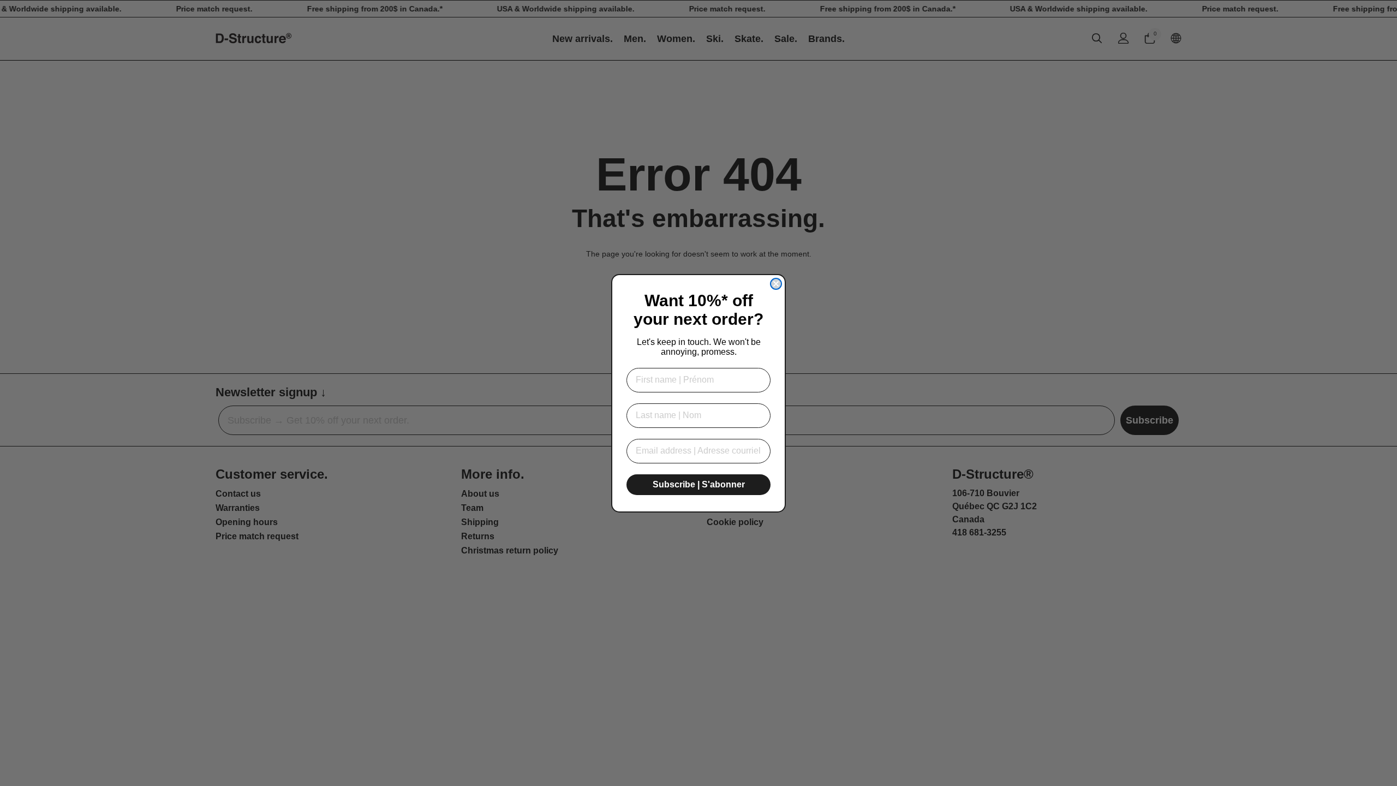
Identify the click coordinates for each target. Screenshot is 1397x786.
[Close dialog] (776, 283)
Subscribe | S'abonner (699, 484)
